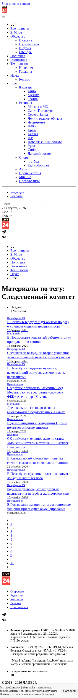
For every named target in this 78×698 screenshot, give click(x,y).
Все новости (19, 28)
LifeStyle (25, 52)
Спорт (23, 157)
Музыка (33, 95)
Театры (33, 99)
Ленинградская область (45, 118)
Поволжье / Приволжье (45, 142)
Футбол (33, 161)
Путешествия (29, 44)
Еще (13, 83)
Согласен (69, 691)
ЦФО (32, 126)
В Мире (16, 32)
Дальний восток (40, 153)
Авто (23, 169)
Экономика (18, 60)
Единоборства (38, 165)
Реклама (16, 196)
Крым (32, 130)
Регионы (25, 103)
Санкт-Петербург (40, 110)
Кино (32, 91)
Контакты (16, 599)
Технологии (19, 64)
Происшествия (30, 173)
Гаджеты (25, 71)
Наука (14, 75)
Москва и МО (38, 107)
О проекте (17, 591)
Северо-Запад (38, 114)
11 (12, 563)
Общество (17, 36)
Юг (30, 138)
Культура (25, 87)
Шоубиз (25, 48)
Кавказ (33, 134)
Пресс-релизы (29, 181)
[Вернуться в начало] (4, 12)
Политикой (48, 694)
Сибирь (33, 149)
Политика (17, 56)
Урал (31, 146)
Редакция (17, 192)
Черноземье (36, 122)
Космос (24, 79)
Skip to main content (16, 3)
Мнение (25, 177)
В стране (25, 40)
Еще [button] (13, 278)
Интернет (26, 67)
